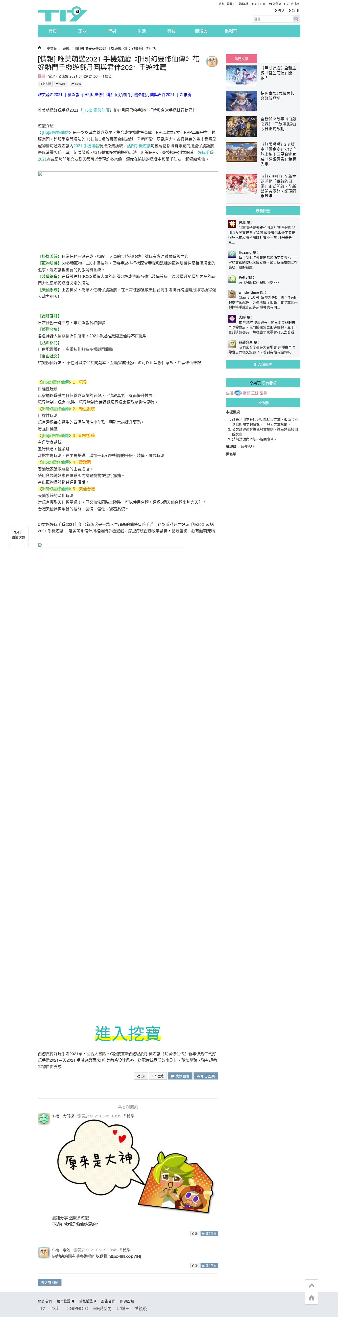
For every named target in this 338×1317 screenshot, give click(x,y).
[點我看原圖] (135, 1166)
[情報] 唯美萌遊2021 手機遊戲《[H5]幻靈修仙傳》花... (117, 48)
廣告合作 (108, 1300)
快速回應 (181, 1075)
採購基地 (243, 4)
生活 (142, 31)
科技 (171, 31)
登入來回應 (49, 1282)
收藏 (160, 1075)
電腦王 (231, 4)
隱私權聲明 (87, 1300)
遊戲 (66, 48)
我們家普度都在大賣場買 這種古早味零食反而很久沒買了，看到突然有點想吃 (261, 349)
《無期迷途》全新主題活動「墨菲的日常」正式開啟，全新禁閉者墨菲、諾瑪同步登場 (278, 186)
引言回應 (207, 1075)
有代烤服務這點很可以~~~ (259, 282)
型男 (112, 31)
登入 (281, 10)
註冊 (295, 10)
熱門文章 (241, 58)
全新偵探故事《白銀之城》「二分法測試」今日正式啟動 (278, 123)
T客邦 (220, 4)
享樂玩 (52, 48)
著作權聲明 (65, 1300)
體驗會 (201, 31)
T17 (63, 13)
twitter (63, 83)
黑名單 (231, 453)
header (311, 1286)
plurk (77, 83)
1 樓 (55, 1116)
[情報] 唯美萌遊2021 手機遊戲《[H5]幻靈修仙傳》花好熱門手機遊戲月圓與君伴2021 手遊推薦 (118, 63)
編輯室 (231, 31)
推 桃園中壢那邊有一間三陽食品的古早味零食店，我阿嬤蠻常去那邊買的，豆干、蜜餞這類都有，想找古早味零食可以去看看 (263, 327)
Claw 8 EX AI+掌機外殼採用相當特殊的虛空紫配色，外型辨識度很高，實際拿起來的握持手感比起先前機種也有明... (263, 302)
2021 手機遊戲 (86, 146)
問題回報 (127, 1300)
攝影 (246, 393)
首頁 (52, 31)
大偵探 (68, 1116)
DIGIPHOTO (258, 4)
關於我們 (45, 1300)
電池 (51, 76)
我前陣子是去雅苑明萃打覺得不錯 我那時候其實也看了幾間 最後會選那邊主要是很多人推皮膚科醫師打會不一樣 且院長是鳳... (261, 235)
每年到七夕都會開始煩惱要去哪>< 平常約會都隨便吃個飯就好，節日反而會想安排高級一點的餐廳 (263, 262)
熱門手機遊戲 (139, 146)
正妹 (82, 31)
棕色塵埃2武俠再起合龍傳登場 (277, 95)
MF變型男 (275, 4)
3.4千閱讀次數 (18, 534)
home (311, 1298)
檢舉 (108, 76)
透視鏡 (295, 4)
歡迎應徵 (248, 446)
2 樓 (55, 1250)
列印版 (46, 83)
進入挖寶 (128, 1034)
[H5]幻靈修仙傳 (95, 110)
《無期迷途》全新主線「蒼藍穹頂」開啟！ (278, 73)
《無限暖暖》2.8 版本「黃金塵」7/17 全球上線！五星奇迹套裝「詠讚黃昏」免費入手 (279, 154)
